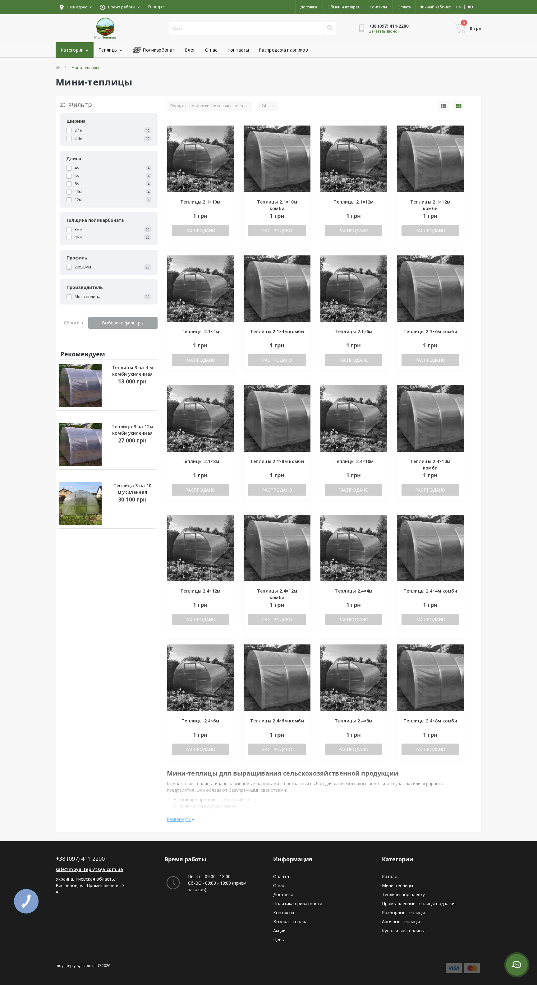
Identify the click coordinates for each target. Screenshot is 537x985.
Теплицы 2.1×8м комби (277, 461)
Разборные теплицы (403, 912)
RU (470, 7)
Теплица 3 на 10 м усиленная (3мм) (132, 492)
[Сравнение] (223, 139)
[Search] (329, 28)
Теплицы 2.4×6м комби (277, 721)
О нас (211, 50)
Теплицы (108, 50)
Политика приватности (297, 903)
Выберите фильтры (123, 323)
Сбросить (74, 323)
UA (458, 7)
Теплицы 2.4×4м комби (430, 591)
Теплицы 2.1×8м (200, 461)
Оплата (404, 7)
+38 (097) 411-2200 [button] (80, 858)
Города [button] (155, 6)
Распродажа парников (283, 50)
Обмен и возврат (343, 7)
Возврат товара (290, 921)
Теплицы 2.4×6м (200, 721)
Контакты (378, 7)
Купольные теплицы (403, 930)
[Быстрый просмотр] (223, 149)
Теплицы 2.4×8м (353, 721)
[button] (120, 7)
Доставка (308, 7)
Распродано (200, 230)
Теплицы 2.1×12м (353, 202)
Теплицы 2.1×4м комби (277, 331)
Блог (190, 50)
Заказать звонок (384, 31)
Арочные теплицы (401, 921)
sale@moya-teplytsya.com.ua (89, 869)
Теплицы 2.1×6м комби (430, 331)
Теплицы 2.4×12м (200, 591)
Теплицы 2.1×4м (200, 331)
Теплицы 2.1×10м (200, 202)
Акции (279, 930)
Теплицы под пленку (403, 894)
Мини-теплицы (397, 885)
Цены (279, 939)
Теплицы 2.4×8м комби (430, 721)
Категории (72, 50)
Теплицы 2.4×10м (353, 461)
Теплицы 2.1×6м (353, 331)
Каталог (390, 876)
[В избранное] (223, 129)
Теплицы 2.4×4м (353, 591)
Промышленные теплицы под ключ (419, 903)
